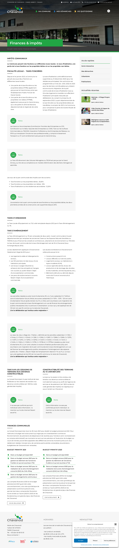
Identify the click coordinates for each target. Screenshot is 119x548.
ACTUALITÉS (76, 2)
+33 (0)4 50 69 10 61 (17, 532)
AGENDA (65, 2)
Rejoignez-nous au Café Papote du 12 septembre (100, 120)
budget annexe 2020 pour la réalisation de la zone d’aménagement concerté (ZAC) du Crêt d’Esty (60, 469)
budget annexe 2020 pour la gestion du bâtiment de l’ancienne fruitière (59, 460)
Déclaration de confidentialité (101, 544)
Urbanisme (85, 76)
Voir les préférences (109, 540)
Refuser (95, 540)
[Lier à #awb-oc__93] (108, 11)
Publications (86, 81)
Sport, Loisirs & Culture (97, 102)
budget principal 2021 (25, 455)
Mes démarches (87, 71)
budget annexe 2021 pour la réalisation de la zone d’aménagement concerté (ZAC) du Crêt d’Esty (25, 469)
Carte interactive (87, 66)
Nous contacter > (13, 535)
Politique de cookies (86, 544)
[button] (115, 524)
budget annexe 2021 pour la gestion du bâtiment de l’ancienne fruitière (24, 460)
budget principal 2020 (61, 455)
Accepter (80, 540)
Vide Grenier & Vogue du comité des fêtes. (100, 109)
